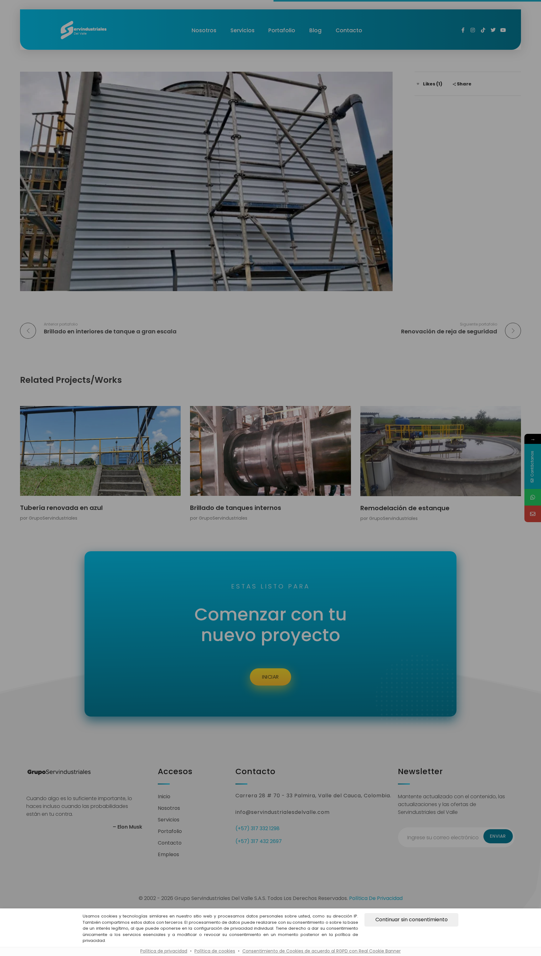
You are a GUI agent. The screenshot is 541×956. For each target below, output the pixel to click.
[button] (411, 919)
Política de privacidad (163, 951)
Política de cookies (214, 951)
